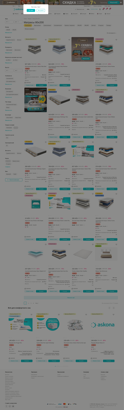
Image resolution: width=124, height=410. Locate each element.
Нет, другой (40, 10)
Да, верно (31, 10)
